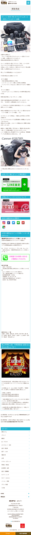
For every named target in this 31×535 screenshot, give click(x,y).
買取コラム (4, 431)
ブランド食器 (5, 484)
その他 (3, 487)
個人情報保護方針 (16, 521)
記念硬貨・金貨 (5, 468)
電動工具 (4, 454)
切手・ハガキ (5, 451)
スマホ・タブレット (6, 461)
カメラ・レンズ (5, 474)
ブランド (4, 435)
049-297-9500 (9, 273)
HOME (2, 493)
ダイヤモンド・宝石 (6, 445)
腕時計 (3, 438)
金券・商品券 (5, 448)
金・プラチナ (5, 441)
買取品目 (3, 496)
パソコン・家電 (5, 481)
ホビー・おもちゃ (6, 478)
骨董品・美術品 (5, 464)
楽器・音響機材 (5, 471)
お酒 (3, 458)
